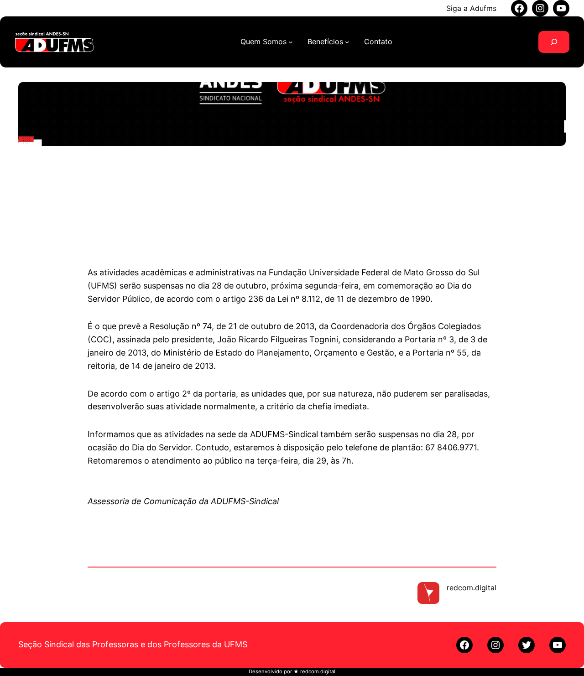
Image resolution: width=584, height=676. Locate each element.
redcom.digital (471, 587)
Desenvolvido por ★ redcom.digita (291, 671)
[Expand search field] (553, 42)
